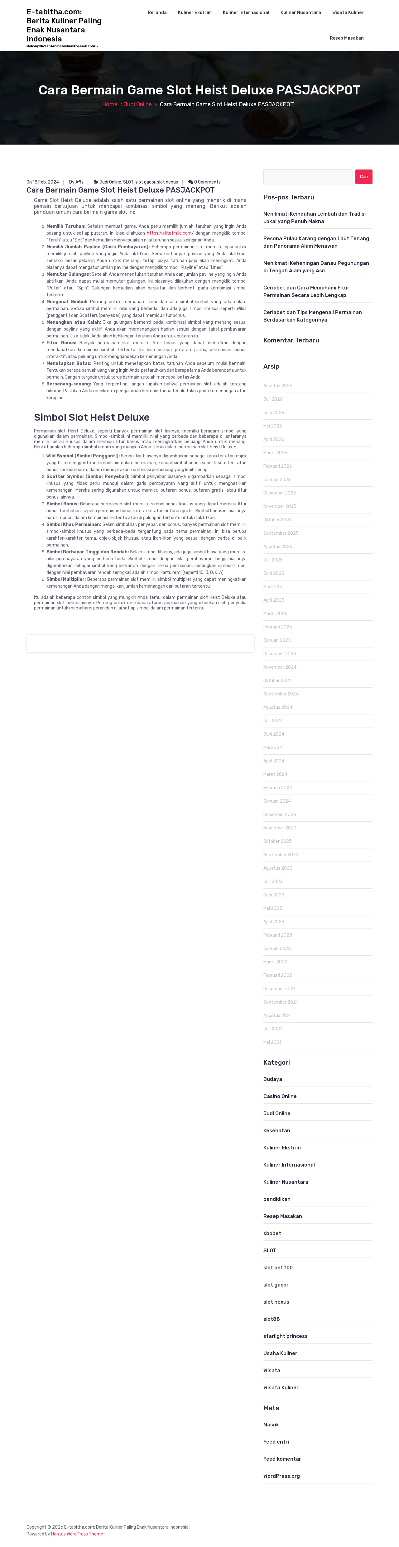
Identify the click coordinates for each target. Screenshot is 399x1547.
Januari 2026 (277, 479)
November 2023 (279, 828)
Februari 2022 (277, 975)
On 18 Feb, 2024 (42, 182)
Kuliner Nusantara (301, 12)
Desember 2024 (279, 654)
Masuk (271, 1425)
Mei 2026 (272, 426)
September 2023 (281, 854)
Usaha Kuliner (280, 1353)
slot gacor (145, 182)
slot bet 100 (278, 1268)
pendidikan (277, 1199)
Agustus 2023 (277, 868)
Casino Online (280, 1096)
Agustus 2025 (277, 546)
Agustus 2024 (277, 707)
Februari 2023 (277, 935)
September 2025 (281, 533)
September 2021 (280, 1002)
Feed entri (276, 1442)
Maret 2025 (275, 613)
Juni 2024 (273, 734)
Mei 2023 (272, 908)
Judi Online (138, 104)
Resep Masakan (347, 38)
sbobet (272, 1233)
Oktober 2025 (277, 520)
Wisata (271, 1370)
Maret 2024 (275, 774)
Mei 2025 (272, 587)
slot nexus (167, 182)
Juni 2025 (273, 573)
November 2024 (279, 667)
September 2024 (281, 694)
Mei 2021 (272, 1042)
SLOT (128, 182)
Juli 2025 (273, 560)
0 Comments (207, 182)
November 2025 (279, 506)
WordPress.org (281, 1476)
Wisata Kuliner (348, 12)
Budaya (272, 1079)
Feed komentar (282, 1459)
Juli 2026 (273, 399)
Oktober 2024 (277, 680)
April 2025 (273, 600)
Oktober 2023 (277, 841)
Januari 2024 (277, 801)
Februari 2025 (277, 627)
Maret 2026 (275, 453)
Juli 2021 (272, 1029)
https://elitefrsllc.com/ (170, 233)
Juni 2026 (273, 412)
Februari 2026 (277, 466)
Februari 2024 (277, 787)
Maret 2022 (275, 962)
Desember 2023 (279, 814)
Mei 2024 (272, 747)
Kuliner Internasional (246, 12)
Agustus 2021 (277, 1015)
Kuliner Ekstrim (195, 12)
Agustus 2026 (277, 386)
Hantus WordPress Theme (77, 1534)
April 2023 (273, 921)
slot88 (271, 1319)
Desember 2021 (279, 988)
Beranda (157, 12)
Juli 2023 (273, 881)
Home (110, 104)
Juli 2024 (273, 720)
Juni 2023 (273, 895)
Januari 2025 (277, 640)
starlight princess (285, 1336)
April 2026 (273, 439)
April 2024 (273, 761)
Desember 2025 (279, 493)
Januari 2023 (277, 948)
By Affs (76, 182)
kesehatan (276, 1131)
